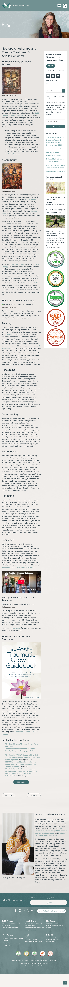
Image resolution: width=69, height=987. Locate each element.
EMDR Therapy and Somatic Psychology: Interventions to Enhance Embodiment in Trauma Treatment (20, 764)
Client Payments (51, 937)
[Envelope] (58, 76)
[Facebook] (48, 76)
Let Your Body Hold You (54, 149)
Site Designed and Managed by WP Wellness (34, 963)
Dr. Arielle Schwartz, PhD (21, 5)
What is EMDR (6, 925)
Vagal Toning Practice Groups (33, 941)
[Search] (63, 91)
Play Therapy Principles (53, 923)
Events (27, 935)
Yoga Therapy (8, 935)
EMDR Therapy (7, 921)
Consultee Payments (52, 939)
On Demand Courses (31, 939)
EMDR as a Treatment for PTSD (11, 923)
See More (21, 782)
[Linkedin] (53, 76)
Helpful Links (51, 935)
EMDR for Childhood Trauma (10, 927)
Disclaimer (28, 966)
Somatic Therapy (31, 921)
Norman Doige (30, 199)
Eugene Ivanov (15, 628)
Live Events (28, 937)
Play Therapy (51, 921)
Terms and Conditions (38, 966)
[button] (59, 5)
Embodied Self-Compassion (55, 171)
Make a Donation (51, 941)
